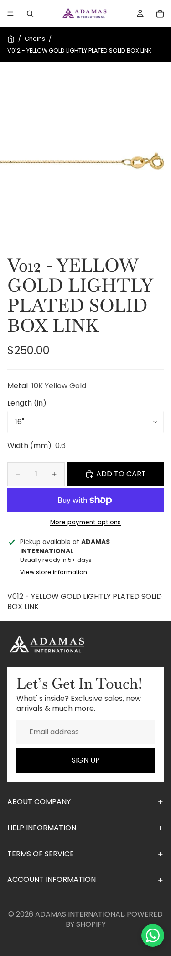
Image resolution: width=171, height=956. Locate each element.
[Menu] (10, 13)
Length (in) (27, 403)
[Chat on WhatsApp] (152, 935)
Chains (35, 39)
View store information (53, 572)
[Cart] (160, 14)
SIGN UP (86, 760)
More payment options (85, 522)
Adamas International (79, 914)
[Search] (30, 14)
